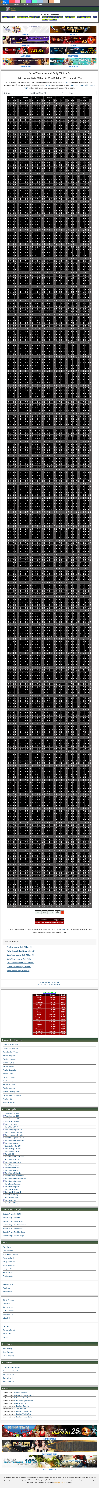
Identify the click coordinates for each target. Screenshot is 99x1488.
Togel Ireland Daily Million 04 (18, 971)
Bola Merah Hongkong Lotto (24, 1395)
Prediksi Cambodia (9, 1070)
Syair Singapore (8, 1352)
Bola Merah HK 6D (11, 1189)
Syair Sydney (7, 1348)
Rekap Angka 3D (8, 1262)
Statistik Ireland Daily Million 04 (19, 967)
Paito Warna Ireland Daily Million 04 (49, 73)
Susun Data (7, 1334)
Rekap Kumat (7, 1272)
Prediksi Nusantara (9, 1084)
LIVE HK (26, 5)
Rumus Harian (8, 1251)
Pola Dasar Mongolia (21, 1398)
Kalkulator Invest (9, 1330)
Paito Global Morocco (12, 1203)
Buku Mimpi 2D (8, 1374)
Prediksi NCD (7, 1099)
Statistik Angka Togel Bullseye (13, 1236)
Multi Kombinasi (8, 1311)
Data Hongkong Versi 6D (13, 1132)
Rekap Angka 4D (8, 1265)
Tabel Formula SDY (12, 1119)
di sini (66, 82)
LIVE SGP (16, 5)
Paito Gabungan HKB (12, 1200)
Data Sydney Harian (12, 1151)
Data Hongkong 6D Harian (14, 1135)
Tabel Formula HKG (12, 1116)
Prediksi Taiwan (8, 1066)
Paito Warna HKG (11, 1143)
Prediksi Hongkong (9, 1059)
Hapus (5, 2)
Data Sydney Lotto (20, 1403)
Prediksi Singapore (9, 1055)
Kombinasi (6, 1303)
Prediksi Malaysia (9, 1088)
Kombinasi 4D (8, 1307)
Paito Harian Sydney (12, 1187)
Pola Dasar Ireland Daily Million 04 (20, 963)
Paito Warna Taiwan (12, 1165)
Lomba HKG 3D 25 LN (10, 1048)
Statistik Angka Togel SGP (12, 1214)
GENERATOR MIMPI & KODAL (49, 985)
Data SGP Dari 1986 (12, 1121)
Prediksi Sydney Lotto (24, 1417)
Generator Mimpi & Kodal (11, 1367)
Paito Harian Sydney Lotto (23, 1401)
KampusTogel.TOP (59, 1482)
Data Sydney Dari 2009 (13, 1146)
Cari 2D (5, 1337)
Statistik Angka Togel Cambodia (14, 1232)
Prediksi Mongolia (9, 1081)
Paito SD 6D (9, 1154)
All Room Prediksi (9, 1102)
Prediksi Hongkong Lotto (24, 1411)
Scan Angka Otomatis (10, 1254)
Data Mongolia (21, 1409)
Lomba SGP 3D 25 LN (10, 1045)
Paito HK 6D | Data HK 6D (14, 1138)
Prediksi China (8, 1074)
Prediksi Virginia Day (23, 1414)
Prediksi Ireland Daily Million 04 (19, 947)
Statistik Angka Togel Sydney (13, 1221)
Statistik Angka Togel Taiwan (13, 1228)
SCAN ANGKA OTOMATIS (49, 982)
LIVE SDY (6, 5)
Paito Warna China (11, 1170)
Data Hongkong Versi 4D (13, 1130)
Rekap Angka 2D (8, 1258)
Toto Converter (8, 1276)
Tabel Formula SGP (12, 1113)
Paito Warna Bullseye (12, 1168)
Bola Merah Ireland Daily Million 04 (20, 959)
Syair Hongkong (8, 1356)
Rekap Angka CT (9, 1269)
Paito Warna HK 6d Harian (14, 1140)
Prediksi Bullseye (9, 1077)
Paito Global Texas (11, 1197)
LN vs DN (6, 1318)
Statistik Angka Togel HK (11, 1218)
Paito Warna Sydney (12, 1159)
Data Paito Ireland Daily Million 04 (20, 955)
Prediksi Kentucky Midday (12, 1095)
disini (64, 929)
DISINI (48, 85)
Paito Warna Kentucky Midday (15, 1178)
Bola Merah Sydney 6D (13, 1192)
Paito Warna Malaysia (13, 1173)
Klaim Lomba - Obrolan (11, 1052)
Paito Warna (7, 1247)
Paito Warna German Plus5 (14, 1176)
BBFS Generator (8, 1300)
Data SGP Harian (11, 1124)
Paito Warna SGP (11, 1127)
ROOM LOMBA (37, 5)
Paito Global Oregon (12, 1195)
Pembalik (6, 1326)
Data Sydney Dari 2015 (13, 1149)
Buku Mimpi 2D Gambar (11, 1371)
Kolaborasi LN (8, 1314)
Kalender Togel (8, 1284)
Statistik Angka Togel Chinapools (14, 1225)
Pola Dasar (7, 1288)
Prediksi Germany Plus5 (11, 1092)
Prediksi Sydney (8, 1063)
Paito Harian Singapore (13, 1184)
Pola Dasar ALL (8, 1292)
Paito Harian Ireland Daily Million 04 (21, 951)
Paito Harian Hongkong (13, 1181)
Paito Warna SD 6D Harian (14, 1157)
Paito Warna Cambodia (13, 1162)
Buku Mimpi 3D (8, 1378)
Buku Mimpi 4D (8, 1382)
